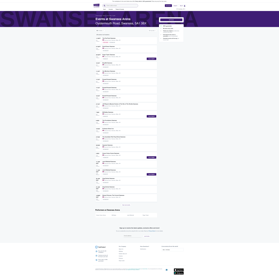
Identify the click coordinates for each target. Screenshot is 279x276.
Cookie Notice (145, 268)
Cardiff (113, 15)
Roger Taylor (146, 215)
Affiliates (121, 251)
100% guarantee (167, 26)
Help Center (122, 260)
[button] (171, 19)
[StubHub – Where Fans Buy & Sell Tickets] (96, 5)
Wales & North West (107, 15)
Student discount (123, 253)
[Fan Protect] (100, 247)
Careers (121, 256)
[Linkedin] (166, 272)
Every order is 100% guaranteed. (143, 1)
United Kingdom (99, 15)
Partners (121, 258)
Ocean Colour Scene (101, 215)
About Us (121, 249)
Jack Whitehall (130, 215)
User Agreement (132, 268)
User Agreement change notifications (132, 269)
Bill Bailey (114, 215)
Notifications (143, 249)
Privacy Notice (152, 231)
